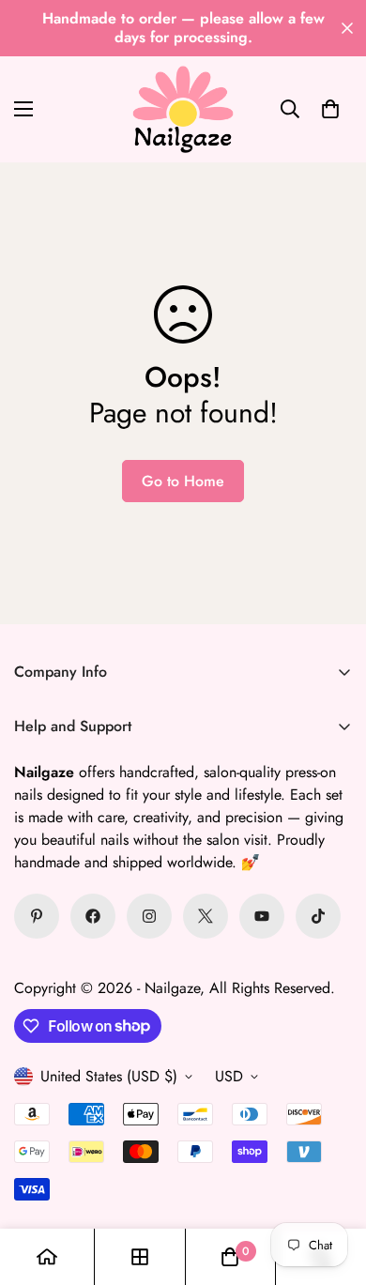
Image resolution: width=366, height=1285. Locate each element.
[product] (47, 1257)
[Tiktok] (318, 916)
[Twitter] (205, 916)
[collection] (139, 1256)
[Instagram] (149, 916)
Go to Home (183, 481)
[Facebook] (92, 916)
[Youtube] (261, 916)
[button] (330, 108)
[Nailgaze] (183, 109)
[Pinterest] (36, 916)
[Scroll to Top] (332, 1185)
